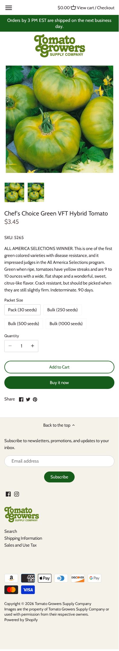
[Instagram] (16, 494)
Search (10, 531)
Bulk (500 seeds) (23, 323)
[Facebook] (8, 494)
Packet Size (13, 300)
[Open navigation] (8, 7)
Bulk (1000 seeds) (66, 323)
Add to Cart (59, 367)
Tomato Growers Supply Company (63, 603)
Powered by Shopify (21, 619)
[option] (14, 192)
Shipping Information (23, 538)
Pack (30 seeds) (22, 309)
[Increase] (32, 346)
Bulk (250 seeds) (62, 309)
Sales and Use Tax (20, 545)
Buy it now (59, 382)
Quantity (11, 335)
